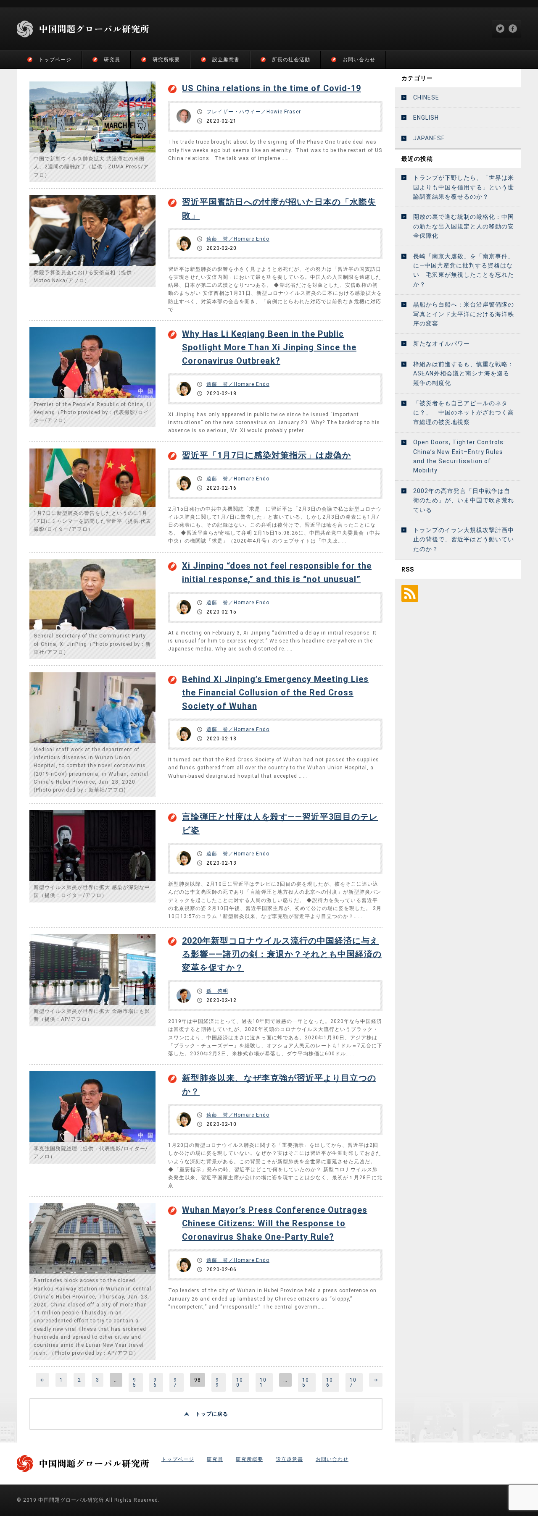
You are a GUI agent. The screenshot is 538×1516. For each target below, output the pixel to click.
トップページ (55, 60)
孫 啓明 (217, 991)
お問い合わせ (359, 60)
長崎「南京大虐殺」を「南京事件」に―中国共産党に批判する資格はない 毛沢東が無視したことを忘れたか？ (463, 270)
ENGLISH (426, 117)
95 (134, 1382)
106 (329, 1382)
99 (217, 1382)
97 (175, 1382)
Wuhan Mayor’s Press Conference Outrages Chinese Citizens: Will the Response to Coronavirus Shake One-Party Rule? (274, 1223)
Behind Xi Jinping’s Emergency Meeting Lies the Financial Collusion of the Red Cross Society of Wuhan (275, 692)
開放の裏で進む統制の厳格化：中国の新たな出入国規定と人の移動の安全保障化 (463, 226)
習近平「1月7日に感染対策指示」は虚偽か (266, 455)
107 (353, 1382)
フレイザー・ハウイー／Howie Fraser (253, 112)
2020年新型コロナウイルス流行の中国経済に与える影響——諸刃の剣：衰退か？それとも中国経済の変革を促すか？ (282, 954)
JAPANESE (429, 138)
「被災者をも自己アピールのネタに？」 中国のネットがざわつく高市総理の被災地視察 (463, 412)
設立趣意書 (226, 60)
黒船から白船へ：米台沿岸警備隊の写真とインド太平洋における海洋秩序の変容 (463, 314)
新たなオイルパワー (441, 343)
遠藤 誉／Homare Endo (237, 239)
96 (155, 1382)
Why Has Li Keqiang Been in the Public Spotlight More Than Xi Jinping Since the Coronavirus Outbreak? (269, 347)
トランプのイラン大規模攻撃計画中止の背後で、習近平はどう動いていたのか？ (463, 539)
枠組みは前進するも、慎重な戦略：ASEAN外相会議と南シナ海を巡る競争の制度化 (463, 373)
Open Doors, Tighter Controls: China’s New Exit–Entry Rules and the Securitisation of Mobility (459, 456)
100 (239, 1382)
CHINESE (426, 97)
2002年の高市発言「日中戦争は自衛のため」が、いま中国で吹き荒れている (463, 500)
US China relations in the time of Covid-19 (271, 88)
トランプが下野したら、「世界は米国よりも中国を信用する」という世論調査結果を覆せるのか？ (463, 187)
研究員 (112, 60)
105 (305, 1382)
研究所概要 (166, 60)
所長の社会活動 (291, 60)
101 (263, 1382)
